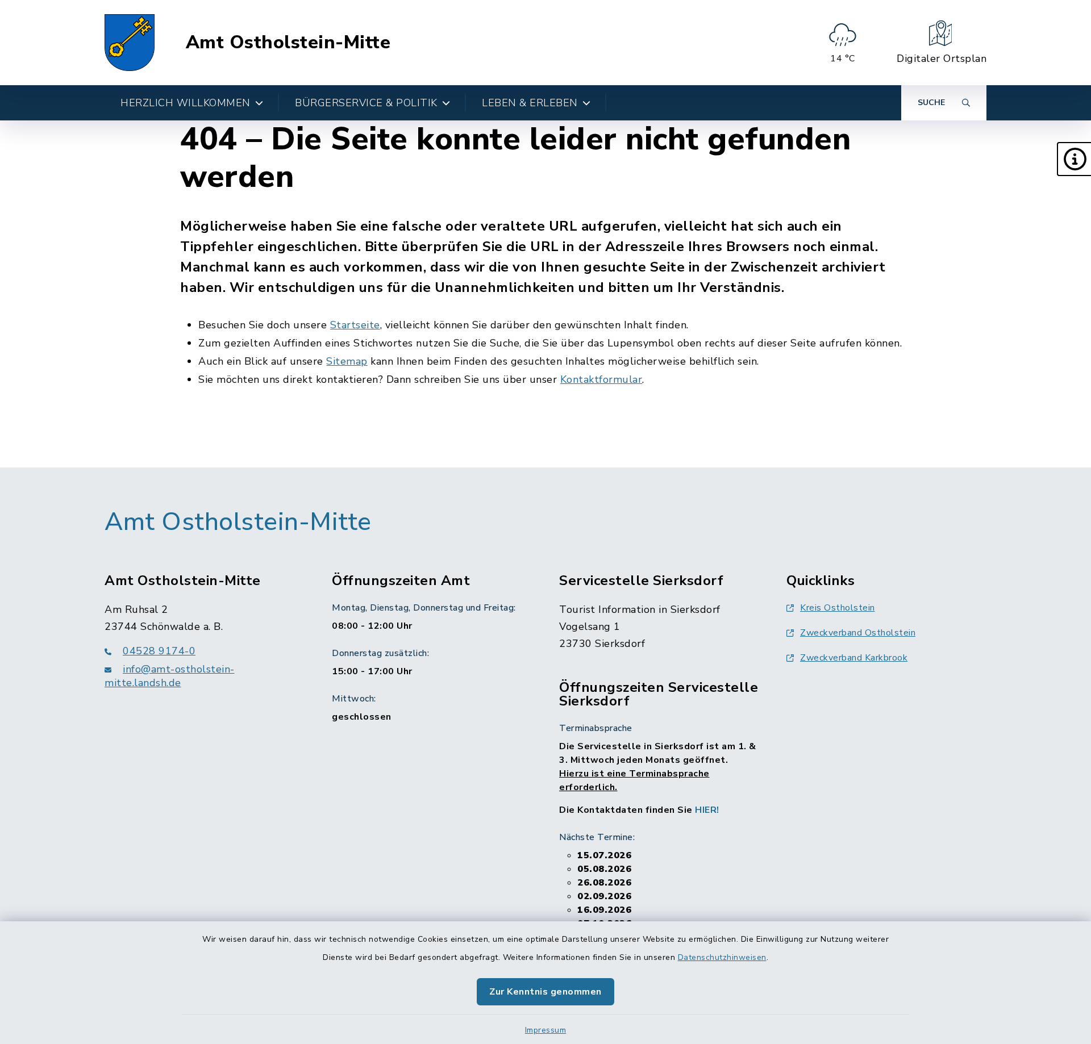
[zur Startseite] (130, 43)
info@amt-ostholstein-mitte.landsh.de (170, 676)
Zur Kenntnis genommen (545, 991)
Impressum (546, 1030)
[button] (1074, 159)
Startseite (355, 325)
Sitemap (347, 361)
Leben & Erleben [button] (530, 103)
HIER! (707, 810)
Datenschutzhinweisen (722, 957)
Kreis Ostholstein (837, 608)
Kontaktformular (601, 379)
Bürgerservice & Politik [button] (366, 103)
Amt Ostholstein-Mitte (288, 42)
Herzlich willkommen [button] (185, 103)
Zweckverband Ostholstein (857, 633)
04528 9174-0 (159, 651)
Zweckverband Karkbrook (853, 658)
